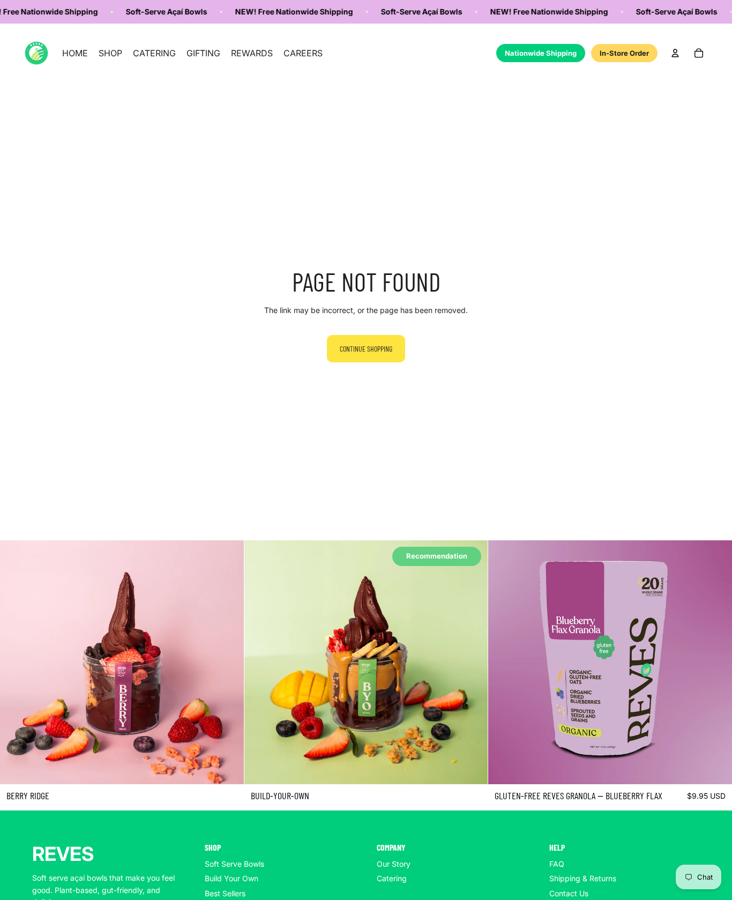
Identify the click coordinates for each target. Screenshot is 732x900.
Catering (392, 878)
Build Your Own (231, 878)
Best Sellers (225, 893)
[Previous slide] (16, 662)
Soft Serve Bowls (234, 863)
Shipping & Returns (582, 878)
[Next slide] (228, 662)
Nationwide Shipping (541, 53)
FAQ (556, 863)
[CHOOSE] (227, 767)
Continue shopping (366, 348)
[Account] (675, 53)
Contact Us (568, 893)
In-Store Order (624, 53)
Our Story (393, 863)
